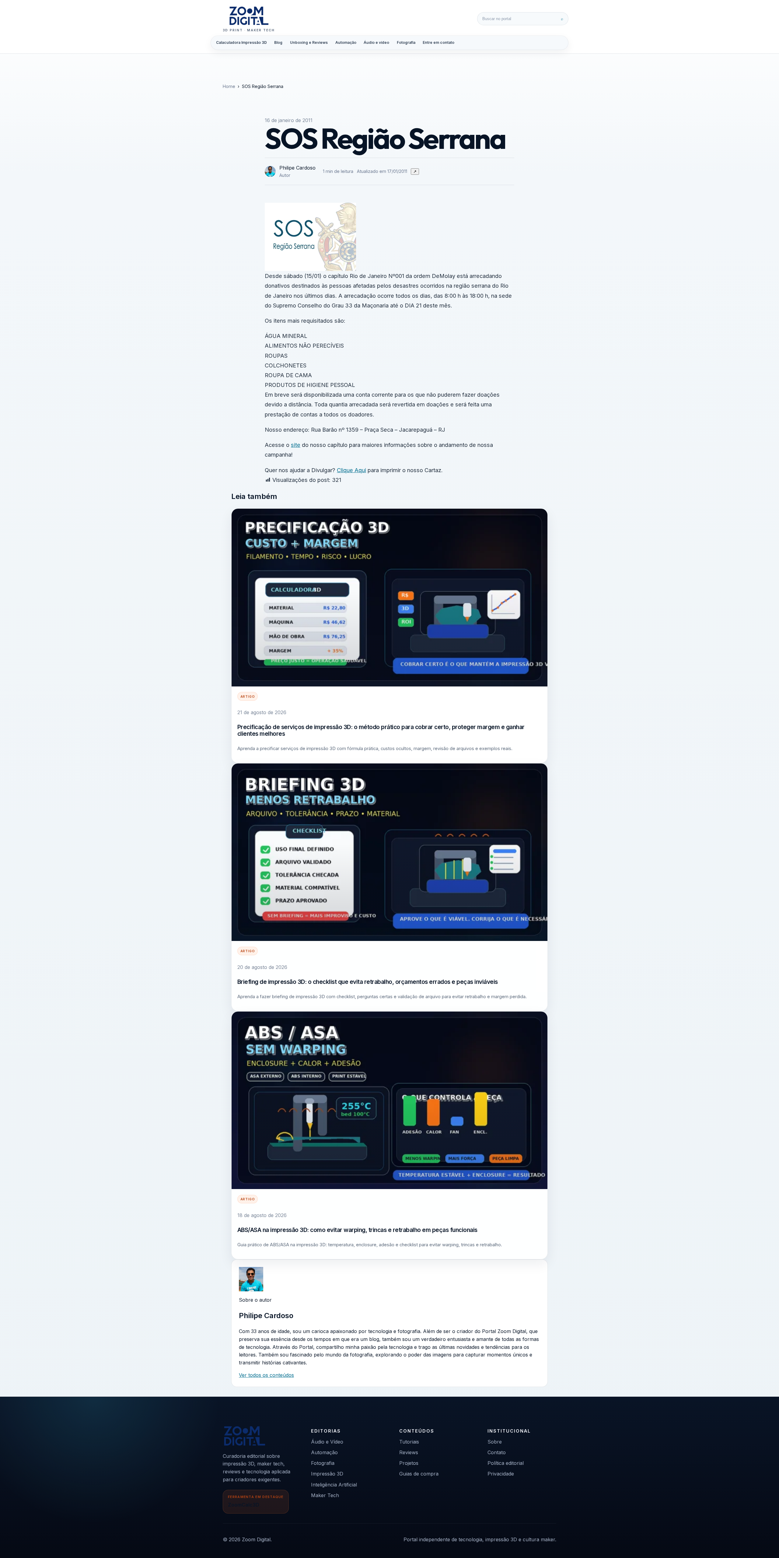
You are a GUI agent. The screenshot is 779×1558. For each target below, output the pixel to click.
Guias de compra (418, 1474)
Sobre (494, 1442)
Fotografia (406, 42)
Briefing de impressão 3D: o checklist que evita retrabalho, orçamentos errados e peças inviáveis (367, 981)
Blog (278, 42)
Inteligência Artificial (334, 1485)
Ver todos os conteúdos (266, 1375)
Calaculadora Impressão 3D (241, 42)
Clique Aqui (351, 470)
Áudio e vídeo (376, 42)
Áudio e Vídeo (327, 1442)
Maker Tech (325, 1495)
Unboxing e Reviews (309, 42)
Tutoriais (409, 1442)
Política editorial (505, 1463)
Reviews (408, 1452)
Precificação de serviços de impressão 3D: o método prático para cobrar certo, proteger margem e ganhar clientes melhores (381, 730)
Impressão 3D (327, 1474)
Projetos (408, 1463)
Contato (496, 1452)
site (295, 444)
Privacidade (500, 1474)
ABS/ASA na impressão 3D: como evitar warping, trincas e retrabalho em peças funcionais (357, 1229)
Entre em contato (438, 42)
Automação (345, 42)
